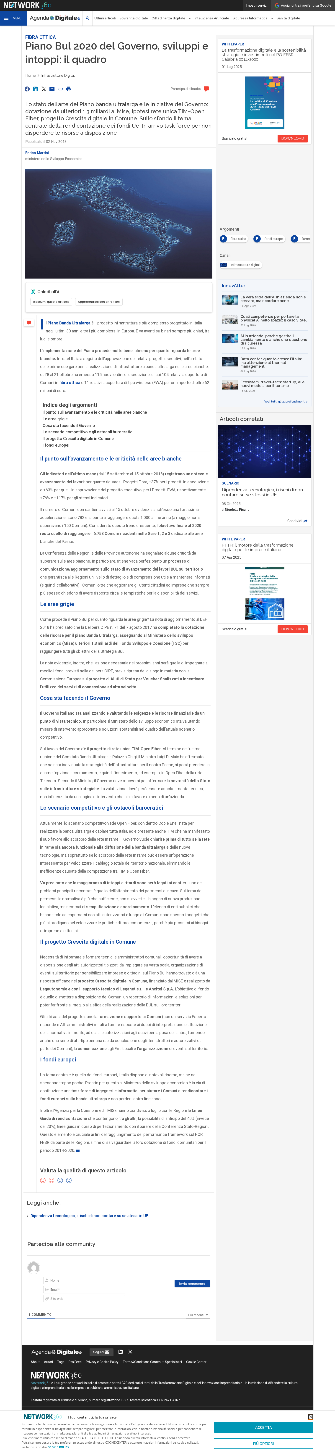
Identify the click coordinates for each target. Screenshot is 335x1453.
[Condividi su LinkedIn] (35, 88)
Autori (48, 1362)
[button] (13, 18)
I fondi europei (56, 445)
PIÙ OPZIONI (263, 1443)
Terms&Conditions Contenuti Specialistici (152, 1362)
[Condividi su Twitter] (43, 88)
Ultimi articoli (105, 18)
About (35, 1362)
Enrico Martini (37, 153)
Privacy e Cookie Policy (102, 1362)
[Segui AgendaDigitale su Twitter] (130, 1352)
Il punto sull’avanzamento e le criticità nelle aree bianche (95, 412)
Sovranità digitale (133, 18)
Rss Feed (75, 1362)
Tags (60, 1362)
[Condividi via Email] (52, 88)
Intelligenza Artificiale (211, 18)
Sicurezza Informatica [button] (250, 18)
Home (30, 75)
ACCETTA (263, 1427)
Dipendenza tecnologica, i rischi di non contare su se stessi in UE (89, 1215)
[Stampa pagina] (68, 88)
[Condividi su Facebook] (27, 88)
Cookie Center (196, 1362)
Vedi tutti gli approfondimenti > (286, 401)
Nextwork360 (41, 1383)
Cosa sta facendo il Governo (69, 425)
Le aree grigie (55, 418)
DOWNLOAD (292, 138)
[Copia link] (60, 88)
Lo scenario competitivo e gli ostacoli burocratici (88, 431)
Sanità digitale (288, 18)
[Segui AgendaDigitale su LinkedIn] (120, 1352)
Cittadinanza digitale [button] (168, 18)
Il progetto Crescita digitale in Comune (78, 438)
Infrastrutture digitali (58, 75)
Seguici (98, 1352)
